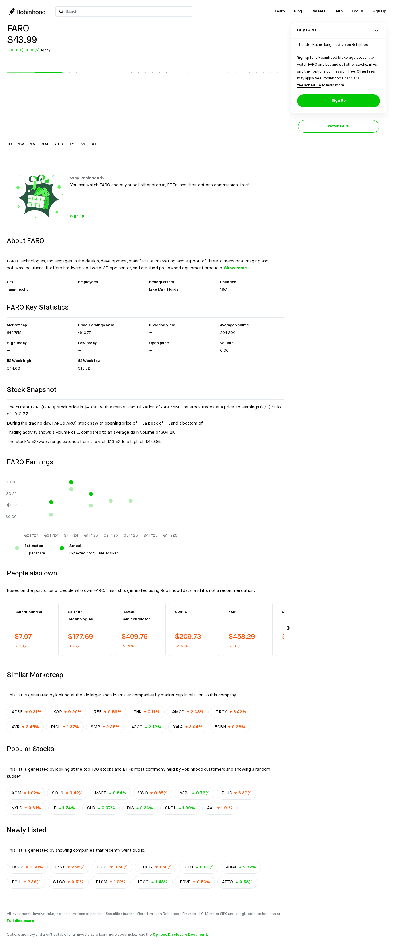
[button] (9, 146)
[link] (280, 11)
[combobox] (127, 11)
